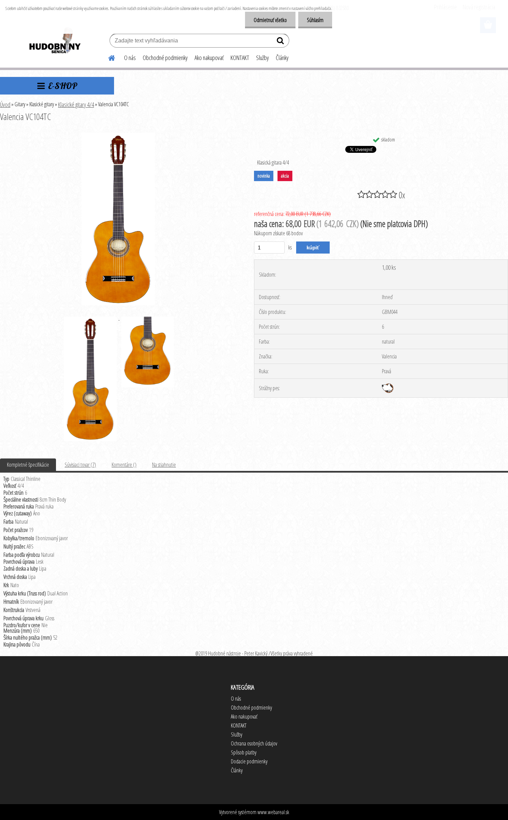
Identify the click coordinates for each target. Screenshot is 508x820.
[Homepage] (107, 57)
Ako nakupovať (209, 57)
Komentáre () (124, 464)
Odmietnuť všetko (270, 20)
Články (282, 57)
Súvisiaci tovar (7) (80, 464)
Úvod (5, 104)
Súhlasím (315, 20)
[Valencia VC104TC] (118, 135)
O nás (130, 57)
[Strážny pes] (387, 386)
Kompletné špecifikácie (28, 464)
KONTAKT (240, 57)
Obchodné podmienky (165, 57)
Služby (262, 57)
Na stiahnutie (164, 464)
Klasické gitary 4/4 (76, 104)
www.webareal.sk (273, 812)
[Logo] (54, 41)
